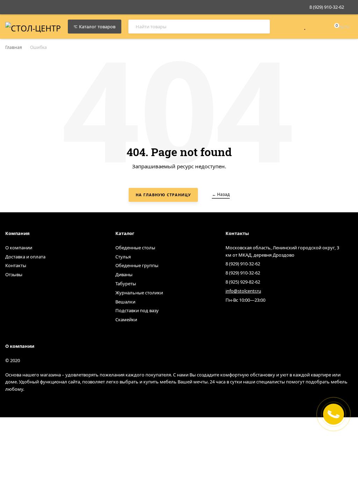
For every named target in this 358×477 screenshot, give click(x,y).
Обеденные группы (136, 265)
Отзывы (13, 274)
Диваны (124, 274)
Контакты (15, 265)
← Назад (221, 194)
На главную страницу (163, 194)
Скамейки (126, 319)
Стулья (123, 257)
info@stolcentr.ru (243, 291)
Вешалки (125, 302)
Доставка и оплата (25, 257)
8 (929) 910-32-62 (326, 7)
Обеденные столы (135, 247)
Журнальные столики (139, 292)
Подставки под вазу (137, 310)
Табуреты (125, 283)
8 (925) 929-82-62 (242, 282)
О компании (18, 247)
